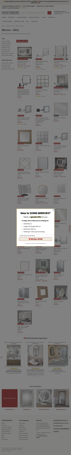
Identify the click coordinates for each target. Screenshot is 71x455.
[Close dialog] (53, 209)
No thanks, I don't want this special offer (35, 243)
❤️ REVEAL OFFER (36, 239)
